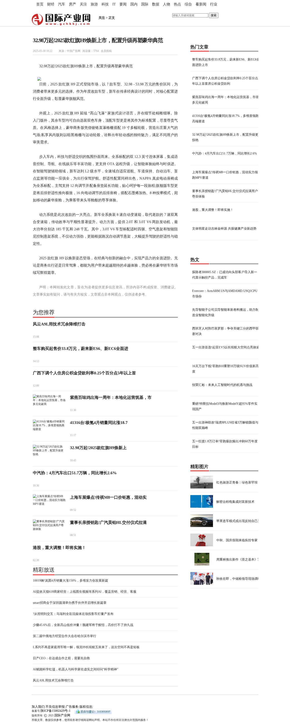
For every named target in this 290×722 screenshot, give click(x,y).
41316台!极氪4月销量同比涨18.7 (99, 422)
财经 (50, 4)
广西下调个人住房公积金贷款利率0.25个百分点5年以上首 (84, 373)
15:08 (36, 336)
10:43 (73, 460)
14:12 (36, 361)
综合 (188, 4)
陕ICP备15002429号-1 (55, 710)
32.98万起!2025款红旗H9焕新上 (98, 447)
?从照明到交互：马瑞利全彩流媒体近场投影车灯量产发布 (73, 614)
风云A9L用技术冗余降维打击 (59, 324)
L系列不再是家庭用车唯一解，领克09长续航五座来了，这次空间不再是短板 (86, 647)
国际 (144, 4)
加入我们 (38, 706)
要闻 (123, 4)
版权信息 (86, 706)
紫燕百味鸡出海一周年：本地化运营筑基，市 (111, 397)
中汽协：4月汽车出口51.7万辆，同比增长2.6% (75, 473)
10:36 (36, 485)
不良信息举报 (55, 706)
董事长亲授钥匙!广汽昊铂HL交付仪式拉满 (108, 522)
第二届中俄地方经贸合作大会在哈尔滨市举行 (64, 636)
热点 (177, 4)
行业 (213, 4)
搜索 (214, 15)
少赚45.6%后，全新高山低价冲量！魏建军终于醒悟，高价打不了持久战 (83, 625)
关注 (83, 4)
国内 (134, 4)
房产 (72, 4)
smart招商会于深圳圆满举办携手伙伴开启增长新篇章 (69, 602)
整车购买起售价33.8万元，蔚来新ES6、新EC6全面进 (80, 348)
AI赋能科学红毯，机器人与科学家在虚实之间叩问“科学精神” (75, 669)
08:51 (73, 535)
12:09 (36, 385)
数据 (155, 4)
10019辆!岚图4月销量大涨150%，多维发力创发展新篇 (70, 580)
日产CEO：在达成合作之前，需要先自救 (61, 658)
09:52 (73, 510)
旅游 (94, 4)
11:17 (73, 435)
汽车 (61, 4)
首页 (40, 4)
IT (114, 4)
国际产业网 (62, 715)
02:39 (36, 560)
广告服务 (72, 706)
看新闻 (201, 4)
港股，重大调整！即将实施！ (59, 547)
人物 (166, 4)
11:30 (73, 410)
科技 (105, 4)
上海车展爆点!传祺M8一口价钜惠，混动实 (108, 497)
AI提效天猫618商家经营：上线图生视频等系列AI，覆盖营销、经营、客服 (84, 591)
